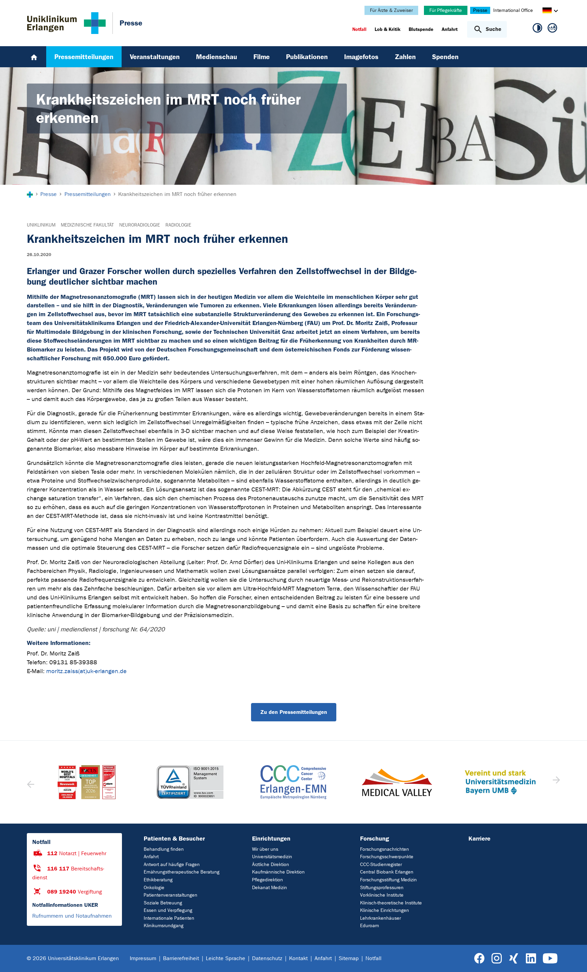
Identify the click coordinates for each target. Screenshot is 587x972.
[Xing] (514, 959)
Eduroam (369, 926)
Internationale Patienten (169, 918)
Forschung (374, 838)
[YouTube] (550, 959)
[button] (555, 782)
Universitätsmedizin (272, 857)
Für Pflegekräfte (445, 10)
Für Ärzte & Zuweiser (391, 10)
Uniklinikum (41, 225)
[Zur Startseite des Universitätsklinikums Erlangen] (66, 23)
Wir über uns (265, 849)
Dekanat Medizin (269, 887)
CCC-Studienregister (381, 864)
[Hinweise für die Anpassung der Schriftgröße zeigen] (552, 29)
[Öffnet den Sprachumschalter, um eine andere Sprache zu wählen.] (547, 11)
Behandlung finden (164, 849)
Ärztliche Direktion (270, 864)
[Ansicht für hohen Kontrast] (537, 29)
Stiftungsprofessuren (382, 887)
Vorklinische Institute (382, 895)
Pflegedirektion (267, 880)
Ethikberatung (158, 880)
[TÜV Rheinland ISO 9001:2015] (86, 782)
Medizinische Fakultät (87, 225)
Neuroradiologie (139, 225)
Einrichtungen (271, 838)
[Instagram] (497, 959)
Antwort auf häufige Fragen (172, 864)
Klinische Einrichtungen (384, 910)
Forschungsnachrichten (384, 849)
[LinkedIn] (531, 959)
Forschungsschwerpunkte (386, 857)
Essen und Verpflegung (168, 910)
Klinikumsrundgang (163, 926)
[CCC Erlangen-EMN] (190, 782)
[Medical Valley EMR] (293, 782)
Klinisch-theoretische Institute (391, 903)
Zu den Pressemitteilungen (293, 712)
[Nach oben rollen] (574, 958)
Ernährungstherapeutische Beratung (181, 872)
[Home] (34, 56)
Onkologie (154, 887)
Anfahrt (151, 857)
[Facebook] (479, 959)
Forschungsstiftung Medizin (388, 880)
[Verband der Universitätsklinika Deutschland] (500, 782)
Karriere (479, 838)
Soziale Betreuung (163, 903)
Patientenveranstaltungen (170, 895)
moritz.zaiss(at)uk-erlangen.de (86, 671)
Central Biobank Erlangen (386, 872)
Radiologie (178, 225)
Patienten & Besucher (174, 838)
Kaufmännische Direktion (278, 872)
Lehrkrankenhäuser (380, 918)
